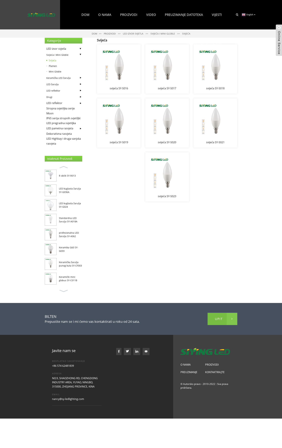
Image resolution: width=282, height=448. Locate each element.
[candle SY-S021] (215, 123)
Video (151, 14)
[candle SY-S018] (215, 69)
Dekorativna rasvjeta (59, 134)
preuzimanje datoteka (184, 14)
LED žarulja (52, 84)
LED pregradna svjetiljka (61, 123)
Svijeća (52, 60)
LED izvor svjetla (56, 49)
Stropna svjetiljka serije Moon (60, 111)
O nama (104, 14)
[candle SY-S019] (119, 123)
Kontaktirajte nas (206, 44)
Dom (85, 14)
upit (219, 319)
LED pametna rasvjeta (59, 128)
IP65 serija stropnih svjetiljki (63, 118)
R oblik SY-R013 (67, 175)
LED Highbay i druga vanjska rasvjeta (63, 141)
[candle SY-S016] (119, 69)
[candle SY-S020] (167, 123)
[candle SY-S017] (167, 69)
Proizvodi (128, 14)
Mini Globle (55, 71)
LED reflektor (53, 90)
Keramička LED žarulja (58, 77)
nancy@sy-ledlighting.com (68, 399)
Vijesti (217, 14)
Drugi (49, 97)
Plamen (53, 66)
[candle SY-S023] (167, 177)
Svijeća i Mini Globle (57, 54)
